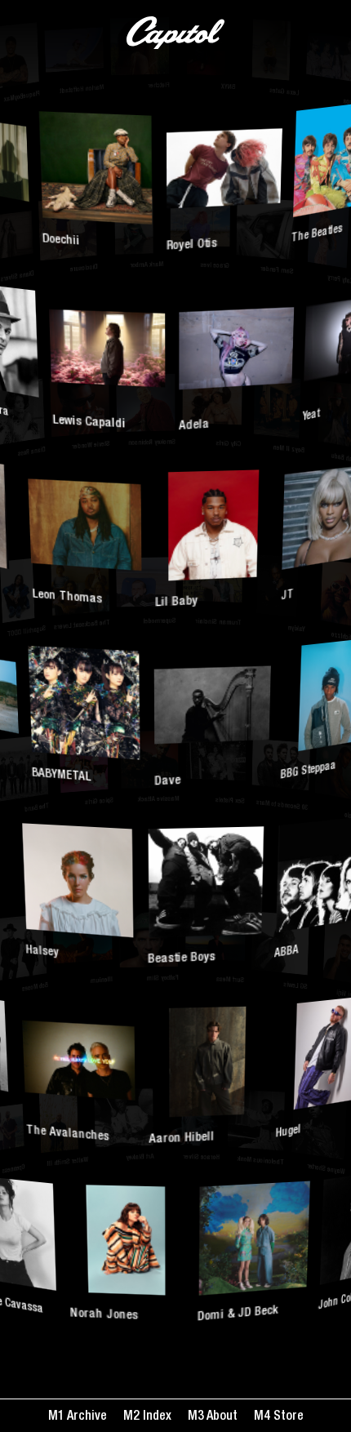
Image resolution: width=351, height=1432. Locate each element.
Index (155, 1417)
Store (287, 1417)
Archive (85, 1417)
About (221, 1417)
